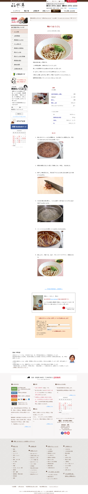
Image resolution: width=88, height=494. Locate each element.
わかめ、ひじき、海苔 (18, 467)
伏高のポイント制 (34, 457)
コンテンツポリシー (54, 486)
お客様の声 (36, 11)
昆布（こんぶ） (16, 455)
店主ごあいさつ (33, 453)
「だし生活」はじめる (69, 11)
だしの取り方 (17, 44)
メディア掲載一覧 (34, 459)
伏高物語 (32, 466)
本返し (55, 120)
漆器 (14, 478)
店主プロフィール (34, 461)
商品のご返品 (68, 459)
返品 (36, 409)
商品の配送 (67, 453)
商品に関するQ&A (34, 468)
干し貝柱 (15, 461)
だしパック (15, 453)
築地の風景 (17, 64)
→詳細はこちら (27, 426)
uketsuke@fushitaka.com (67, 429)
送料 (36, 384)
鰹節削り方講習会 (18, 48)
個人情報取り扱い (43, 486)
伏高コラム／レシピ (46, 18)
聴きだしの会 (17, 52)
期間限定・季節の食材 (18, 474)
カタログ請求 (68, 465)
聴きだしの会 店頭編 (19, 56)
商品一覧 (26, 11)
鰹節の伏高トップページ (35, 18)
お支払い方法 (68, 457)
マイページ (50, 1)
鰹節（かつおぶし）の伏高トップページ (24, 441)
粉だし (14, 463)
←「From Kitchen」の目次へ (54, 289)
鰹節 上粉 (54, 102)
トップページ (16, 11)
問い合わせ (62, 1)
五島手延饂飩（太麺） (56, 94)
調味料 (14, 469)
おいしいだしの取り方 (52, 478)
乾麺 (14, 465)
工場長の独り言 (18, 68)
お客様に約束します (34, 455)
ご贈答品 (67, 461)
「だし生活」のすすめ (52, 474)
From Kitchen (54, 299)
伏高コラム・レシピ (53, 446)
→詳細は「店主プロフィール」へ (20, 367)
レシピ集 (54, 18)
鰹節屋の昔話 (17, 60)
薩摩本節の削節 (57, 117)
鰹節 (14, 449)
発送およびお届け (61, 384)
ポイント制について (69, 463)
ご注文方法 (67, 449)
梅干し (53, 99)
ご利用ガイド (55, 1)
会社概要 (14, 486)
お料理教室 (17, 36)
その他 (66, 467)
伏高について (46, 11)
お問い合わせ (68, 469)
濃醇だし (15, 451)
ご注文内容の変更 (69, 451)
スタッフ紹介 (33, 463)
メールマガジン (33, 470)
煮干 (14, 457)
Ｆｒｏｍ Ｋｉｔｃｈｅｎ (63, 18)
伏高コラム (56, 11)
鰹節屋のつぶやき (18, 40)
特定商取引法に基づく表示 (32, 486)
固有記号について (34, 474)
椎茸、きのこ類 (16, 459)
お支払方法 (16, 384)
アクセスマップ (33, 472)
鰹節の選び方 (50, 476)
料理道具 (15, 476)
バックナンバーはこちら (19, 116)
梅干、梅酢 (15, 471)
